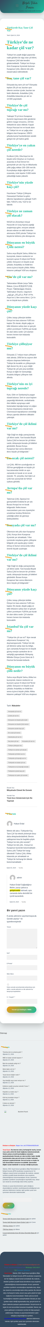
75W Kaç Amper (8, 1226)
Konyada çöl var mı (28, 741)
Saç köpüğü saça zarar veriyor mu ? (14, 1080)
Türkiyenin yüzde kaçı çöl (16, 771)
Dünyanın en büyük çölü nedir (17, 720)
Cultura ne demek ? (9, 1103)
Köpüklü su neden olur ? (10, 1092)
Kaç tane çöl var (13, 741)
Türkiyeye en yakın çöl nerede (17, 775)
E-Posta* (9, 963)
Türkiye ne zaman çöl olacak (17, 750)
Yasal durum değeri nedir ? (11, 1075)
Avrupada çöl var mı (14, 711)
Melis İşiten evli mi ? (9, 1069)
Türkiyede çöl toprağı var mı (17, 758)
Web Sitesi (10, 974)
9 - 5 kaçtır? (11, 997)
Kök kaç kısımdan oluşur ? (11, 1097)
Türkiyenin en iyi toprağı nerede (18, 767)
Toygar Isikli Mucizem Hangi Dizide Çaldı (16, 1219)
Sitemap (3, 1033)
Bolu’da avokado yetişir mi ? (12, 1063)
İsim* (8, 953)
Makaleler (16, 706)
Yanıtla (21, 868)
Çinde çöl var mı (13, 716)
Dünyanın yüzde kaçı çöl (16, 728)
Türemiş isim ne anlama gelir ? (12, 1052)
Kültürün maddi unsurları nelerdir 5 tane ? (16, 1086)
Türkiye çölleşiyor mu (15, 745)
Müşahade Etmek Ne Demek (19, 790)
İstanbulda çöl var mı (14, 737)
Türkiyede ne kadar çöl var (16, 762)
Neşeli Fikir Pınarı (29, 5)
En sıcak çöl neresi (14, 733)
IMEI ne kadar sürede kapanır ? (13, 1058)
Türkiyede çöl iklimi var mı (16, 754)
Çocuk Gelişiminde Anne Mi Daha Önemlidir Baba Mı (19, 1233)
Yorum (9, 927)
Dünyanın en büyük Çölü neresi (18, 724)
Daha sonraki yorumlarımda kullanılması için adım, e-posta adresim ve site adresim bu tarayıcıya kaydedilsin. (21, 989)
